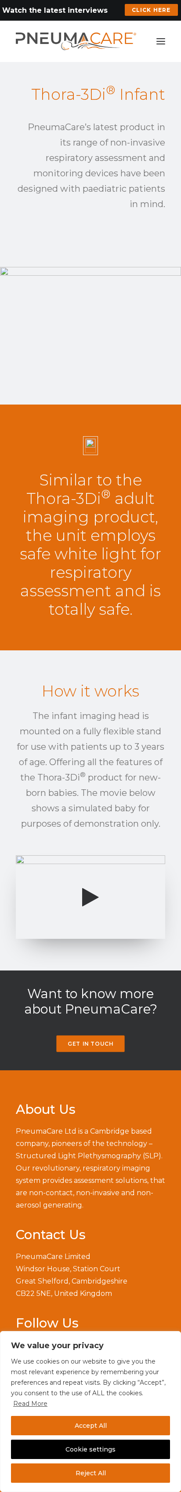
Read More (30, 1404)
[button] (161, 41)
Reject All (91, 1473)
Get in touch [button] (90, 1043)
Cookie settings (90, 1449)
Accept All (91, 1426)
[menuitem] (151, 10)
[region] (90, 1411)
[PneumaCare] (76, 41)
